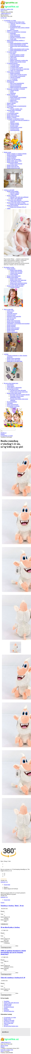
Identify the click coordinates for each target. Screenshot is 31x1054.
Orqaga (2, 902)
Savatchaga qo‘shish (6, 947)
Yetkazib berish (8, 1004)
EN (6, 17)
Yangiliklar (6, 1001)
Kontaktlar (6, 1009)
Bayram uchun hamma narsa (11, 1026)
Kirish (2, 9)
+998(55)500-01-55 (6, 13)
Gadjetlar (6, 1024)
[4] (4, 879)
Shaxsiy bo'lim (4, 1045)
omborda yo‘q (4, 882)
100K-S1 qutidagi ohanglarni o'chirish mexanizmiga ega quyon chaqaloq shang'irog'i (13, 952)
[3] (3, 879)
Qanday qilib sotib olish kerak (11, 1002)
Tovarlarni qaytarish (9, 1007)
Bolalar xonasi (7, 1019)
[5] (6, 879)
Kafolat (6, 1008)
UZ (1, 17)
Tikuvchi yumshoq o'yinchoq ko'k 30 (13, 977)
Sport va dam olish (8, 1023)
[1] (1, 879)
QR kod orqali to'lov (9, 1011)
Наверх (3, 1047)
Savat (2, 10)
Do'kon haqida (7, 1005)
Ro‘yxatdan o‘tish (8, 9)
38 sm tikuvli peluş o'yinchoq (10, 927)
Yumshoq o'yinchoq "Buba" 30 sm (12, 905)
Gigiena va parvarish (9, 1020)
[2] (2, 879)
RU (4, 17)
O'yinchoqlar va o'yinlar (10, 1017)
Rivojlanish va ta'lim (9, 1021)
